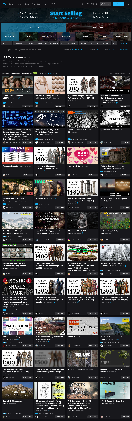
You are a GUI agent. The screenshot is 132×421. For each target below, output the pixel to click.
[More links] (128, 4)
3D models (18, 43)
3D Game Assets (41, 43)
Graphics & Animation (69, 43)
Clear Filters (124, 49)
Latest (55, 73)
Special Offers (29, 73)
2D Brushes (54, 43)
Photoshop (84, 43)
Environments (105, 43)
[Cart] (88, 4)
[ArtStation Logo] (4, 3)
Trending (5, 73)
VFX (114, 43)
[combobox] (66, 4)
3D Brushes (28, 43)
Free (50, 73)
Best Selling (15, 73)
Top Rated (42, 73)
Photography (6, 43)
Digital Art (94, 43)
